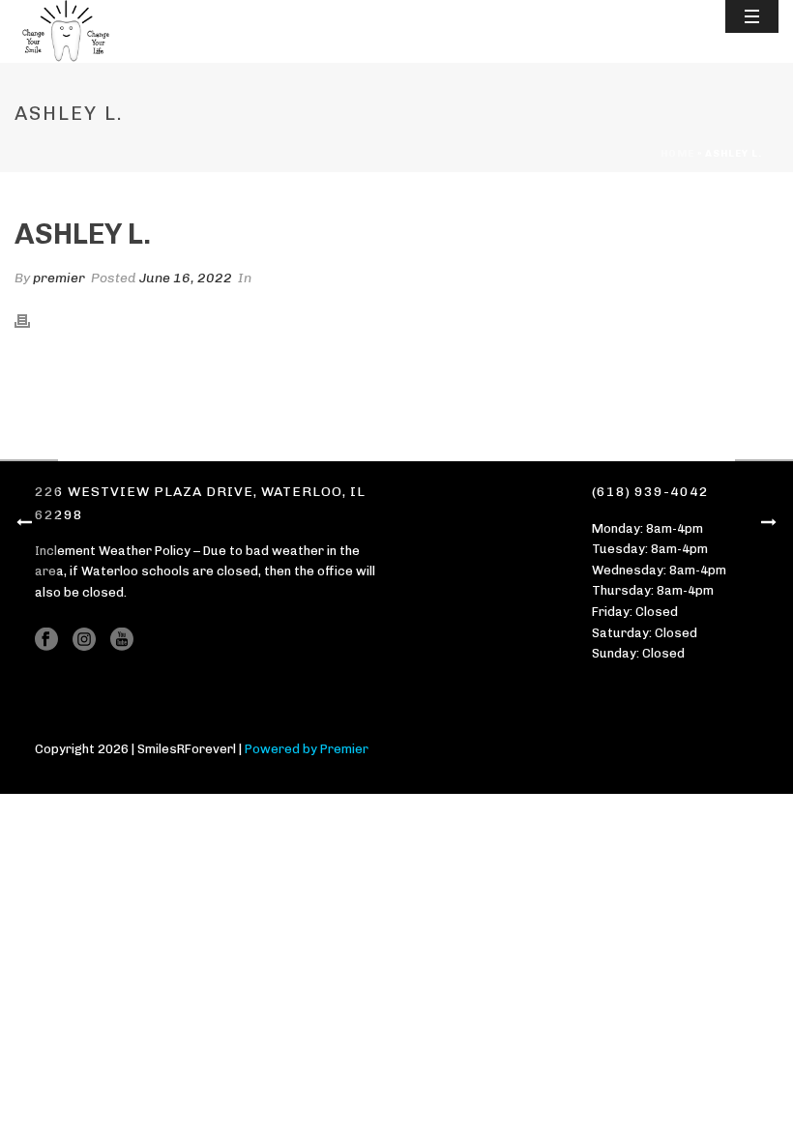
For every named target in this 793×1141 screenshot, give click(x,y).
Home (677, 154)
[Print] (32, 319)
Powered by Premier (306, 749)
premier (59, 278)
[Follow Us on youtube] (121, 640)
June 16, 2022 (185, 278)
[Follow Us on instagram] (84, 640)
